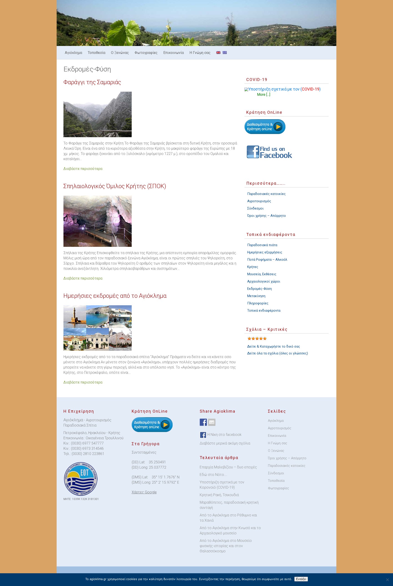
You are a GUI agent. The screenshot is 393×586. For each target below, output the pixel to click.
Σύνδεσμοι (255, 208)
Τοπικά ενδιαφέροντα (263, 310)
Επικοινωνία (173, 53)
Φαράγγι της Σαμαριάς (92, 82)
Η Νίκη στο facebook (224, 434)
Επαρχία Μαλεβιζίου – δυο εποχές (228, 467)
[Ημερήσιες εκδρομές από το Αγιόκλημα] (150, 328)
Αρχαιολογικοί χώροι (263, 281)
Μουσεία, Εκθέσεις (261, 274)
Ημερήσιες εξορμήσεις (264, 252)
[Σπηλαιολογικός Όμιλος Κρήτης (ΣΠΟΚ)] (150, 221)
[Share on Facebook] (203, 422)
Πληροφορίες (257, 303)
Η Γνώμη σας (200, 53)
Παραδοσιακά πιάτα (262, 245)
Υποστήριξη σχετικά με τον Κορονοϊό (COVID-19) (222, 485)
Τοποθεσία (96, 53)
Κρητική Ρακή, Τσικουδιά (219, 495)
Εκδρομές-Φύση (259, 289)
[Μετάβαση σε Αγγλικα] (218, 52)
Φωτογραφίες (146, 53)
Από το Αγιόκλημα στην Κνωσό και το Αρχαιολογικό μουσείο (230, 530)
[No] (387, 579)
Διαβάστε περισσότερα (82, 169)
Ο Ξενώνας (120, 53)
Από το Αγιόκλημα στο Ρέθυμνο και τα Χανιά (228, 518)
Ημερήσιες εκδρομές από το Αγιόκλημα (114, 295)
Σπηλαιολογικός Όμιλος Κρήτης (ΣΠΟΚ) (114, 186)
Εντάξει (301, 579)
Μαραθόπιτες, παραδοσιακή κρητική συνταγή (229, 505)
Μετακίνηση (256, 296)
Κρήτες (252, 267)
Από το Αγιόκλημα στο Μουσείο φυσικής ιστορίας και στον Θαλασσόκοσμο (226, 545)
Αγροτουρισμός (259, 201)
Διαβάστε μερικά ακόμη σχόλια (225, 443)
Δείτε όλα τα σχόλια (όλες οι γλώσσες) (277, 353)
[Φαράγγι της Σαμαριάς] (150, 114)
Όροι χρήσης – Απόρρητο (266, 216)
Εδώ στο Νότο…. (213, 474)
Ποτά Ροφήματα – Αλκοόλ (267, 260)
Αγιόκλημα (73, 53)
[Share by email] (211, 422)
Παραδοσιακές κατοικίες (266, 194)
